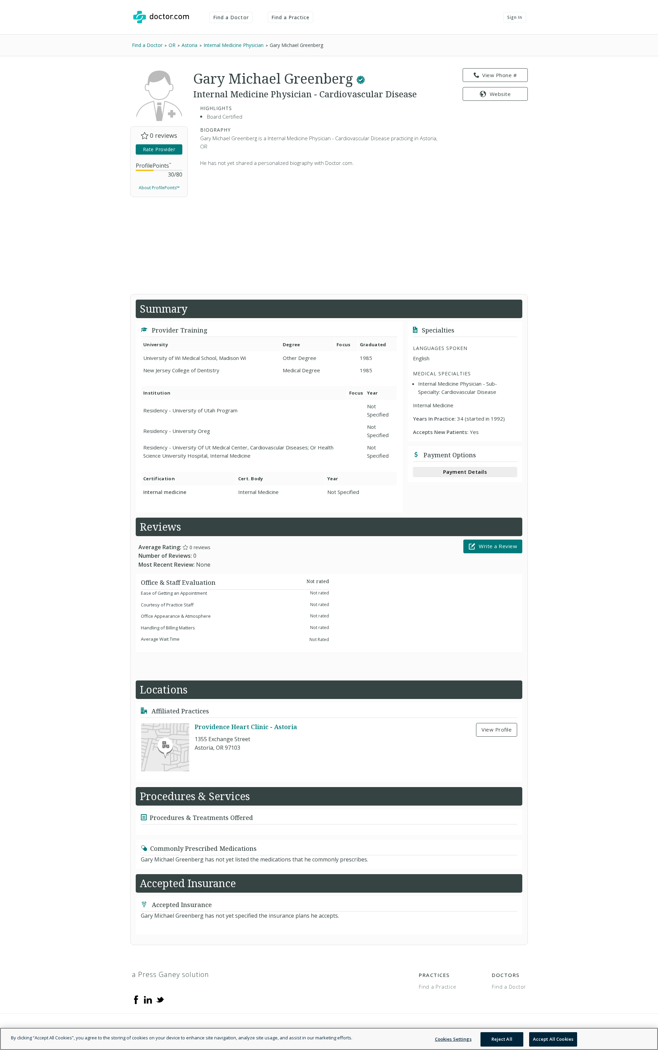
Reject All (501, 1039)
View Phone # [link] (499, 75)
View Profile (497, 729)
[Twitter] (160, 999)
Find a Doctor (231, 17)
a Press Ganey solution (170, 974)
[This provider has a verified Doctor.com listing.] (360, 78)
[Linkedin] (148, 999)
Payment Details (465, 471)
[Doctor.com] (161, 17)
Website (500, 93)
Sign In (514, 17)
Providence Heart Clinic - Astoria (246, 727)
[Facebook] (136, 999)
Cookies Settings (453, 1039)
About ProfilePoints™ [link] (159, 188)
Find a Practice (290, 17)
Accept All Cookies (553, 1039)
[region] (329, 1039)
